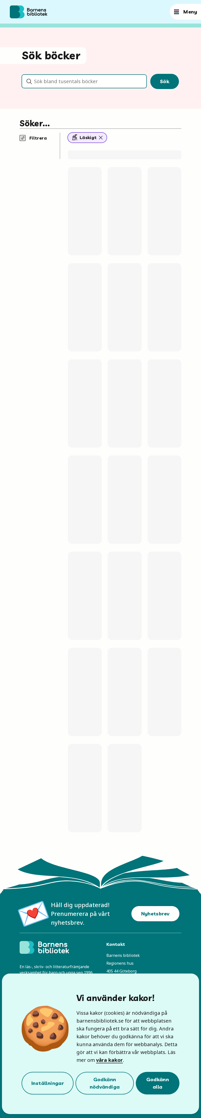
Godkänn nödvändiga (105, 1083)
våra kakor (109, 1060)
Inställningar (47, 1083)
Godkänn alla (157, 1083)
